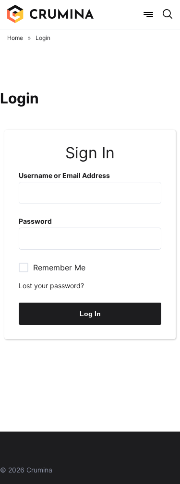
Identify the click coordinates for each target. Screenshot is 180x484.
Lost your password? (51, 285)
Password (35, 221)
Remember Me (59, 267)
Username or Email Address (64, 175)
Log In (90, 314)
